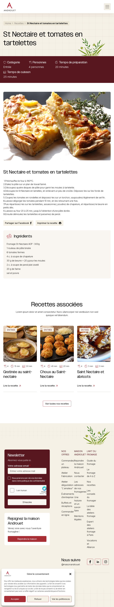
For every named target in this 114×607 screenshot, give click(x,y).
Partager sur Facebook (17, 223)
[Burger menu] (107, 6)
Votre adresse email (19, 466)
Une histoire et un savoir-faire (78, 504)
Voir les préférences (61, 599)
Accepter (15, 599)
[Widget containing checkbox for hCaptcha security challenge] (29, 490)
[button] (70, 574)
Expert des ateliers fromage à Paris (91, 528)
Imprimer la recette (47, 223)
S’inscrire (27, 502)
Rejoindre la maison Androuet (79, 464)
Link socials (90, 562)
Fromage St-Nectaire (17, 244)
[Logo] (9, 7)
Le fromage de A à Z (91, 473)
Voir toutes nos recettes (57, 403)
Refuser (38, 599)
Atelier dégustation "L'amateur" (67, 485)
